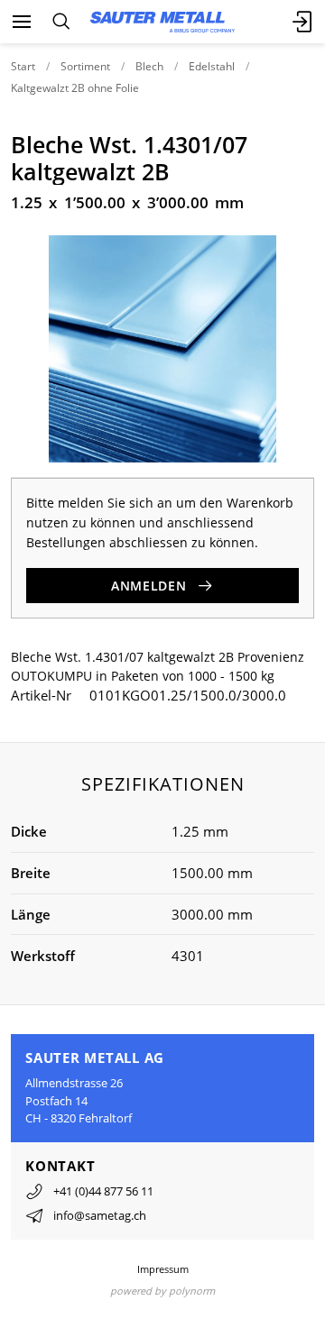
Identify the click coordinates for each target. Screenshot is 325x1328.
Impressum (163, 1269)
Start (23, 66)
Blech (149, 66)
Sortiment (85, 66)
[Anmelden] (303, 21)
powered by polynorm (162, 1290)
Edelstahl (212, 66)
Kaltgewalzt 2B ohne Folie (75, 88)
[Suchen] (61, 22)
